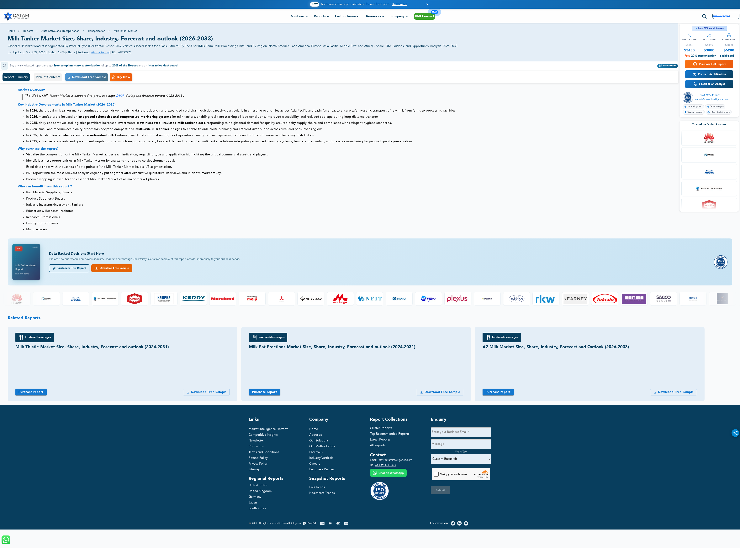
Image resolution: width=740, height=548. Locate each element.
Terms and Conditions (264, 452)
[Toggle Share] (735, 433)
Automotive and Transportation (60, 31)
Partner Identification (712, 74)
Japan (253, 502)
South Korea (257, 508)
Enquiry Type (461, 451)
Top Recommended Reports (390, 434)
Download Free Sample (113, 268)
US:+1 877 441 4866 (709, 95)
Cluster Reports (381, 428)
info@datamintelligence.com (713, 99)
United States (258, 485)
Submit (440, 490)
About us (315, 434)
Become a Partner (321, 469)
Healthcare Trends (322, 493)
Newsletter (256, 440)
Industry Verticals (321, 458)
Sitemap (254, 469)
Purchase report (31, 392)
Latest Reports (380, 439)
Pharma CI (316, 452)
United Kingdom (260, 491)
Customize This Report (71, 268)
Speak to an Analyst (712, 84)
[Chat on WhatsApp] (388, 473)
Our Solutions (319, 440)
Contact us (256, 446)
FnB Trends (317, 487)
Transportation (96, 31)
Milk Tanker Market (125, 31)
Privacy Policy (258, 463)
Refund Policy (258, 458)
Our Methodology (322, 446)
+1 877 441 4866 (385, 465)
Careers (314, 463)
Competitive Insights (263, 434)
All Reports (378, 445)
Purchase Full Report (712, 64)
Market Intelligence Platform (268, 429)
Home (11, 31)
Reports (28, 31)
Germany (255, 496)
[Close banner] (427, 4)
